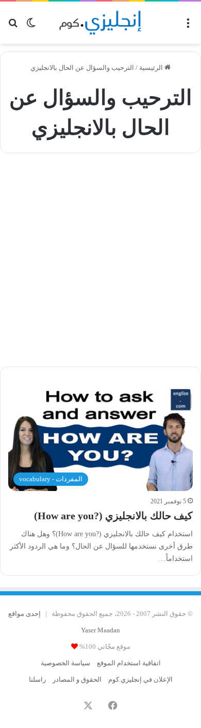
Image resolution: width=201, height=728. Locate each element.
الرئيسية (151, 67)
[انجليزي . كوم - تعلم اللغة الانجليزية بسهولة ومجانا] (100, 23)
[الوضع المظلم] (31, 26)
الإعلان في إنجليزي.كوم (140, 679)
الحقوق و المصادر (77, 679)
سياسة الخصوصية (65, 663)
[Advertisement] (100, 258)
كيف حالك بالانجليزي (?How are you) (113, 515)
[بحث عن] (13, 26)
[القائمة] (188, 26)
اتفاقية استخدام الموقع (129, 663)
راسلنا (37, 679)
